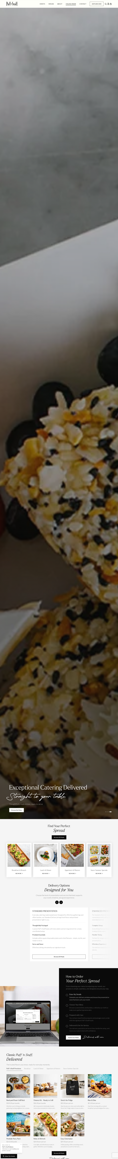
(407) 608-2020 (96, 4)
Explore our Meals (73, 1037)
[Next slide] (61, 902)
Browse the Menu (16, 810)
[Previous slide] (57, 902)
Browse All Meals (59, 837)
